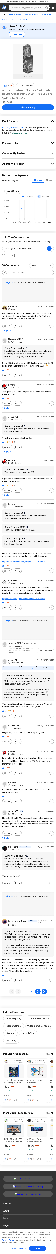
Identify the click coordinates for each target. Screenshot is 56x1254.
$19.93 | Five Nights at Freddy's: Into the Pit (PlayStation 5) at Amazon (14, 1081)
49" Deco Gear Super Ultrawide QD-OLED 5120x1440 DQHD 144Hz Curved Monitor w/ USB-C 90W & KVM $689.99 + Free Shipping (35, 1140)
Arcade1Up (28, 1033)
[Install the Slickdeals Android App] (28, 1186)
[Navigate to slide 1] (25, 76)
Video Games (14, 1025)
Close (37, 1248)
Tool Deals (46, 14)
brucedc (12, 783)
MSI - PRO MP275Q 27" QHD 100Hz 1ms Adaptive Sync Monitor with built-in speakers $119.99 (13, 1140)
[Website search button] (47, 8)
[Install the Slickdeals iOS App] (28, 1194)
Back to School (15, 14)
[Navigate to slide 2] (27, 76)
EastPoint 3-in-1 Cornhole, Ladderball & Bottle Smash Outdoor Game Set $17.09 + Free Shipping (36, 1081)
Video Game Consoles (39, 1025)
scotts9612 (13, 726)
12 (31, 1159)
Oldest (33, 266)
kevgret (11, 385)
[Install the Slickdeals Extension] (28, 1179)
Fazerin (11, 504)
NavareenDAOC (15, 339)
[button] (11, 85)
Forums (15, 20)
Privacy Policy (8, 1240)
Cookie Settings (19, 1248)
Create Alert (18, 34)
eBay (29, 1095)
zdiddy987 (13, 811)
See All (49, 1054)
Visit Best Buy (28, 107)
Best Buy (6, 127)
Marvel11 (12, 751)
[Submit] (5, 272)
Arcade (10, 1033)
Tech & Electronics (39, 1018)
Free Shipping (14, 1018)
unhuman (12, 581)
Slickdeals (6, 20)
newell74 (12, 660)
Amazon (7, 1095)
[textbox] (24, 248)
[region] (28, 1241)
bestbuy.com (17, 127)
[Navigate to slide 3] (29, 76)
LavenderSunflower (17, 921)
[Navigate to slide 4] (31, 76)
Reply (17, 326)
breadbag (13, 306)
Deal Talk (24, 20)
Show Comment (45, 651)
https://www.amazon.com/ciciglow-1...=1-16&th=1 (23, 562)
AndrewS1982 (16, 643)
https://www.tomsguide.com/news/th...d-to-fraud (23, 598)
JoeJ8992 (13, 417)
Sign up (9, 282)
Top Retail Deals (31, 14)
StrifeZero (13, 847)
